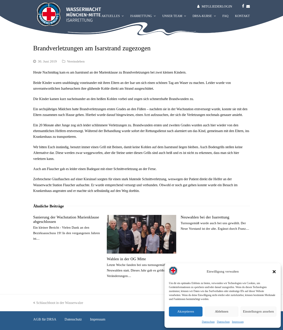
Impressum (238, 321)
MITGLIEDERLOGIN (217, 6)
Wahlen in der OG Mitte (126, 259)
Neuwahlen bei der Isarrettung (205, 217)
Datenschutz (208, 321)
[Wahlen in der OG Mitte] (141, 234)
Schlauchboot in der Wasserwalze (59, 303)
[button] (274, 271)
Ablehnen (221, 311)
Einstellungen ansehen (258, 311)
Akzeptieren (185, 311)
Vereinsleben (76, 61)
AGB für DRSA (44, 319)
